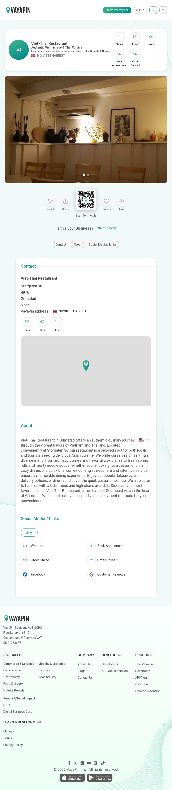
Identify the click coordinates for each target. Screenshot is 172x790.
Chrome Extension (147, 691)
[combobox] (144, 440)
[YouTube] (89, 763)
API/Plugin (142, 677)
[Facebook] (69, 763)
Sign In (140, 10)
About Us (84, 664)
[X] (76, 763)
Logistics (44, 670)
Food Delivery (13, 683)
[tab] (29, 532)
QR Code (141, 684)
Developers (110, 664)
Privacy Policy (13, 745)
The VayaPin (144, 664)
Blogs (81, 671)
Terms (7, 738)
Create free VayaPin (117, 10)
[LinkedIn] (83, 763)
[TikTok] (103, 763)
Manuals (9, 731)
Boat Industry (47, 677)
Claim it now (106, 228)
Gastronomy (11, 677)
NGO (6, 705)
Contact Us (85, 677)
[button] (86, 365)
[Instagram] (96, 763)
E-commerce (12, 670)
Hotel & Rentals (13, 690)
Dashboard (143, 671)
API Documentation (115, 671)
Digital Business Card (17, 711)
